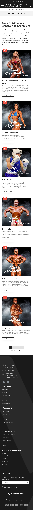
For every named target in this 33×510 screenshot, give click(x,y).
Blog (13, 9)
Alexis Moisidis (8, 328)
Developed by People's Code (16, 500)
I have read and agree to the (11, 486)
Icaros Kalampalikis (10, 278)
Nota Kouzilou (8, 179)
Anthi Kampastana (10, 132)
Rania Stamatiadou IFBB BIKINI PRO (15, 82)
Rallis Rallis (7, 229)
